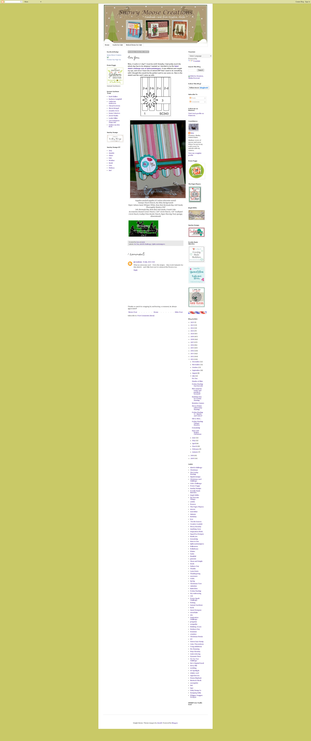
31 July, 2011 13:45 (149, 262)
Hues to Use (194, 541)
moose (192, 509)
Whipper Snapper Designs (196, 696)
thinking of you (195, 627)
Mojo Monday (195, 651)
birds (192, 608)
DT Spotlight (194, 670)
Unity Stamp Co (195, 690)
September (196, 370)
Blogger (175, 723)
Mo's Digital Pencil (197, 663)
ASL (191, 615)
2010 (192, 455)
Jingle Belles (194, 495)
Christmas (194, 470)
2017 (192, 342)
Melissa (111, 168)
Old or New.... (196, 419)
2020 (192, 334)
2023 (192, 325)
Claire (111, 155)
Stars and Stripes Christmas (196, 432)
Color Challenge (196, 483)
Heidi (111, 163)
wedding (193, 668)
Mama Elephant (195, 678)
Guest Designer (196, 610)
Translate (196, 61)
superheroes (194, 675)
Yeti (191, 685)
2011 (192, 359)
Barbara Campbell (115, 99)
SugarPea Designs (197, 534)
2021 (192, 331)
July (193, 376)
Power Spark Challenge (194, 599)
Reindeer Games (198, 403)
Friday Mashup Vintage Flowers (197, 423)
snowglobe (194, 683)
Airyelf (159, 723)
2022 (192, 328)
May (194, 440)
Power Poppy (195, 486)
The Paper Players (197, 507)
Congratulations (196, 646)
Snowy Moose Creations (114, 55)
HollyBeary (194, 549)
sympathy (193, 624)
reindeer (193, 634)
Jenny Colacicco (114, 113)
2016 (192, 345)
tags (191, 688)
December (196, 362)
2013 (192, 353)
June (194, 438)
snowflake (194, 612)
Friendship (196, 428)
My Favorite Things (194, 498)
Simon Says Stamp (196, 641)
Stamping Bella (195, 693)
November (196, 365)
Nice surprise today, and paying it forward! (197, 391)
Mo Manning (195, 649)
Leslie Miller (113, 118)
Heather (112, 160)
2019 (192, 336)
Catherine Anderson (112, 102)
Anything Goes (195, 529)
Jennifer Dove (114, 111)
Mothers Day (195, 629)
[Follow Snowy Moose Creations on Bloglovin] (198, 89)
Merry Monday (195, 526)
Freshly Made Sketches (195, 491)
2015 (192, 348)
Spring (192, 581)
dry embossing (195, 593)
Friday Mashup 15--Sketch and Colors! (197, 414)
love (191, 519)
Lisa (110, 165)
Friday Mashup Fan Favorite (197, 385)
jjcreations (138, 262)
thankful (193, 556)
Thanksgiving (195, 574)
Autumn (193, 514)
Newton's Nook (195, 680)
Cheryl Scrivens (114, 106)
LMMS (192, 502)
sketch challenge (145, 244)
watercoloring (195, 654)
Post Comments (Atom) (145, 316)
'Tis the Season (195, 522)
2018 (192, 339)
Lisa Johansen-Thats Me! (114, 121)
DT (191, 639)
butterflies (194, 588)
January (195, 452)
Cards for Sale (117, 45)
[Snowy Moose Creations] (108, 57)
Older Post (179, 312)
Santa (192, 554)
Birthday (193, 517)
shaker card (194, 673)
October (195, 367)
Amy (110, 151)
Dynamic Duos (195, 656)
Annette (111, 153)
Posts (193, 98)
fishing (192, 603)
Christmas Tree (196, 583)
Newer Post (132, 312)
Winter (192, 551)
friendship (194, 539)
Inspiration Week (196, 531)
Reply (136, 270)
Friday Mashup (195, 591)
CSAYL (192, 579)
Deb (110, 158)
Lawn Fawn (194, 571)
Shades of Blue (197, 381)
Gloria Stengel (114, 108)
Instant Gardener (196, 605)
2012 (192, 356)
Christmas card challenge (195, 480)
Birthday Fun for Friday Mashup (197, 398)
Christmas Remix (196, 636)
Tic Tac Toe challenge (194, 660)
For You (136, 244)
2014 (192, 351)
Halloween (194, 546)
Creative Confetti (196, 524)
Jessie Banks (113, 116)
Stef (110, 170)
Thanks (193, 569)
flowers (193, 504)
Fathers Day (194, 566)
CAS (191, 596)
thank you (193, 536)
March (194, 446)
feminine (193, 632)
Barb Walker (113, 96)
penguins (193, 622)
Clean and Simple (196, 561)
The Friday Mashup (194, 473)
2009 (192, 458)
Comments (195, 102)
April (194, 443)
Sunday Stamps (195, 488)
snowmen (193, 576)
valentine (193, 586)
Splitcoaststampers (158, 244)
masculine (194, 512)
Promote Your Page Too (114, 59)
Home (107, 45)
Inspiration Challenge (194, 618)
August (195, 373)
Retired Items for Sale (134, 45)
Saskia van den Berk (114, 125)
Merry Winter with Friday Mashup (197, 407)
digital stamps (195, 477)
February (195, 449)
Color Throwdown (197, 644)
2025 (192, 322)
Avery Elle (193, 666)
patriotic (193, 559)
